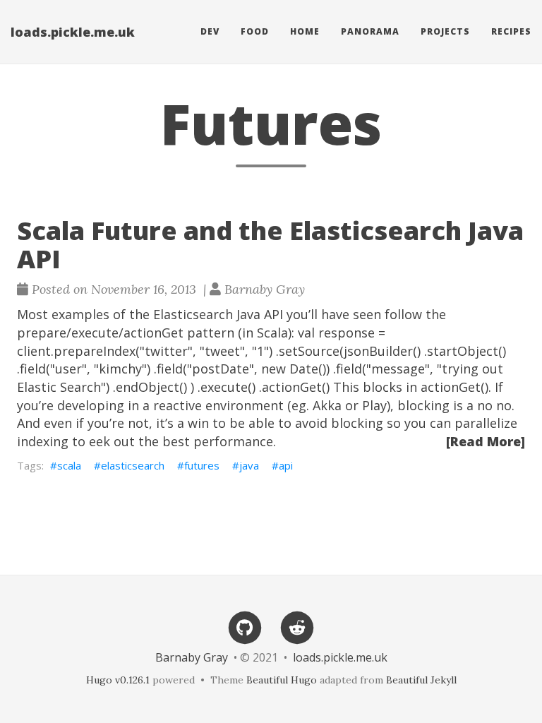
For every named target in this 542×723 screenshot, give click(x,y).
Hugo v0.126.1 (118, 680)
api (286, 465)
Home (305, 31)
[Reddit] (298, 627)
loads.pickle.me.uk (73, 31)
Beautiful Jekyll (421, 680)
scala (69, 465)
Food (255, 31)
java (249, 465)
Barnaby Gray (191, 657)
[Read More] (485, 441)
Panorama (370, 31)
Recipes (511, 31)
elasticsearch (132, 465)
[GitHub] (245, 627)
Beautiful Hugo (281, 680)
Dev (209, 31)
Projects (445, 31)
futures (201, 465)
